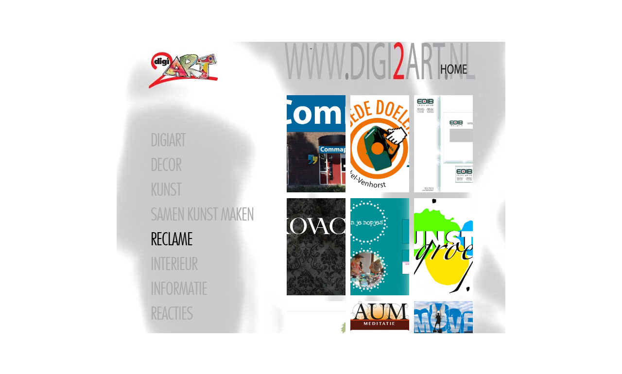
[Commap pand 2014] (316, 144)
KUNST (166, 189)
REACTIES (172, 313)
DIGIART (168, 140)
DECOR (166, 164)
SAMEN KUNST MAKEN (202, 214)
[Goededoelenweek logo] (379, 144)
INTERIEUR (174, 263)
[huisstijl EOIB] (443, 144)
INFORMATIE (179, 288)
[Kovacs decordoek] (316, 247)
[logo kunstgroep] (443, 247)
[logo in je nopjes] (379, 247)
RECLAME (171, 239)
